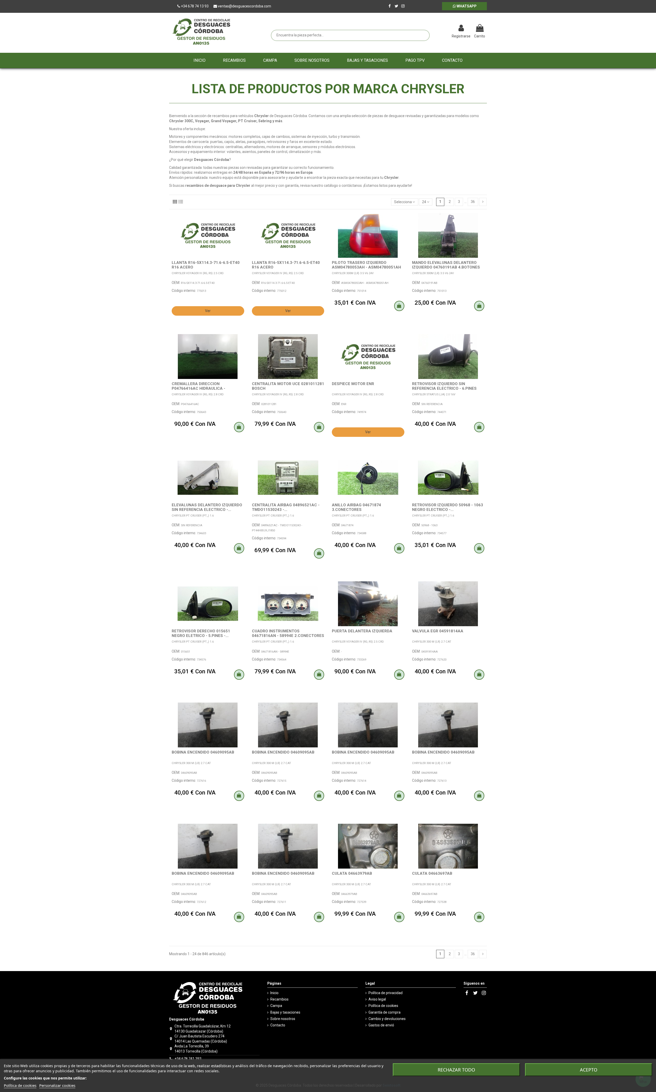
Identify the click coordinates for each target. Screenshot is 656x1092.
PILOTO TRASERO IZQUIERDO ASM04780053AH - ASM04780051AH (366, 265)
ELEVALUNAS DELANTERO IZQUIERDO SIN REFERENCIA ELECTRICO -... (207, 507)
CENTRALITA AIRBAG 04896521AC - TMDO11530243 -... (286, 507)
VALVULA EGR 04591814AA (437, 631)
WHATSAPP (466, 6)
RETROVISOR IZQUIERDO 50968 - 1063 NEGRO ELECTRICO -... (447, 507)
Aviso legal (377, 999)
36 (473, 202)
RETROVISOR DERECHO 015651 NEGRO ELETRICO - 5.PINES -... (201, 633)
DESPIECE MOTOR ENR (353, 384)
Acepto (588, 1070)
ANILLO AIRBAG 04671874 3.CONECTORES (356, 507)
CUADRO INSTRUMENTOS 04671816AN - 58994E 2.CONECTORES (288, 633)
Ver (208, 311)
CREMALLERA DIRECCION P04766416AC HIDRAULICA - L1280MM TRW (198, 388)
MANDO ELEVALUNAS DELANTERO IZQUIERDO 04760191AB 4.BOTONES (446, 265)
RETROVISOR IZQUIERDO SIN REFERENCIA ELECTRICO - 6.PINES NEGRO (444, 388)
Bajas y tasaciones (285, 1012)
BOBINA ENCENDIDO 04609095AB (203, 752)
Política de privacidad (385, 993)
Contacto (277, 1025)
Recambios (279, 999)
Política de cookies (383, 1006)
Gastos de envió (381, 1025)
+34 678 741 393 (188, 1059)
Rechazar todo (456, 1070)
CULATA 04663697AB (432, 873)
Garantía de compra (384, 1012)
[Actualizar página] (434, 29)
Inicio (274, 993)
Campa (276, 1006)
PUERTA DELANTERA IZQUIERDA (362, 631)
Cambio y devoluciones (387, 1019)
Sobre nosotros (282, 1019)
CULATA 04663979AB (352, 873)
